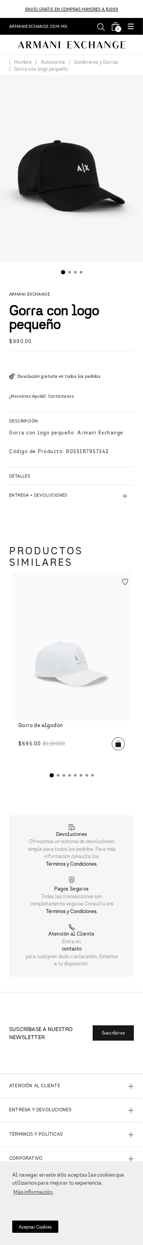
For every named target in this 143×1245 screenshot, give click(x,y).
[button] (131, 27)
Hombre (23, 62)
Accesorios (53, 62)
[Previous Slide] (4, 9)
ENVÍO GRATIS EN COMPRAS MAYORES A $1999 (71, 9)
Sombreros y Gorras (96, 62)
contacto (72, 948)
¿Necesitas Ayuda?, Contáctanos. (42, 396)
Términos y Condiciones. (72, 863)
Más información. (33, 1191)
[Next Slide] (138, 9)
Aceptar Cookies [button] (35, 1227)
